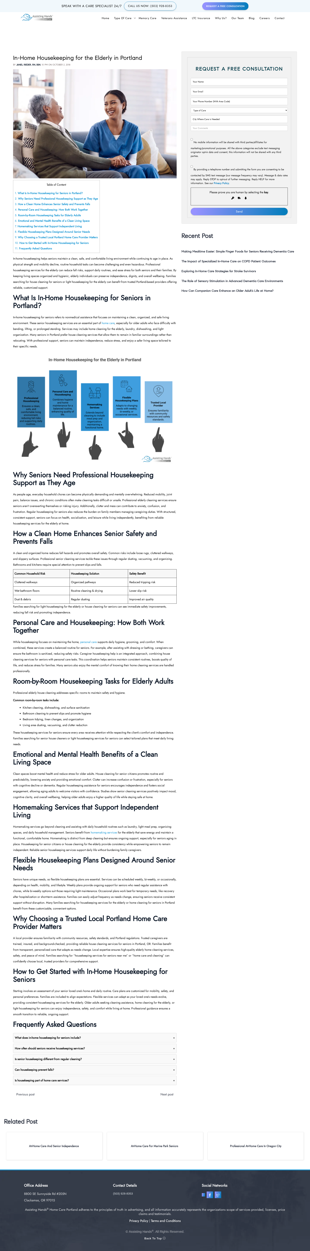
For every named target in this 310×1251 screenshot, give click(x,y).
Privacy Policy (221, 183)
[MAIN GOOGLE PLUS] (204, 1195)
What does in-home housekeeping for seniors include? (95, 1038)
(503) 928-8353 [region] (123, 1193)
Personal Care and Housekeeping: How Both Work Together (51, 210)
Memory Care (147, 18)
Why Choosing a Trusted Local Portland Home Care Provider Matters (56, 237)
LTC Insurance (201, 18)
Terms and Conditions (166, 1220)
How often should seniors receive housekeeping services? (95, 1048)
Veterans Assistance (174, 18)
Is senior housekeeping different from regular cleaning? (95, 1059)
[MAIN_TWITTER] (218, 1195)
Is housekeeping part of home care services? (95, 1080)
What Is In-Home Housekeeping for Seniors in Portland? (49, 193)
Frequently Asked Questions (33, 248)
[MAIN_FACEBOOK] (210, 1195)
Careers (264, 18)
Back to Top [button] (153, 1238)
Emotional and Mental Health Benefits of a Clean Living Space (52, 221)
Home (105, 18)
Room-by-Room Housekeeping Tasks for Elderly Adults (48, 215)
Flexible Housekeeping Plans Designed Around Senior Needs (52, 232)
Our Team (238, 18)
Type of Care (123, 18)
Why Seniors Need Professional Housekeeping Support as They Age (56, 199)
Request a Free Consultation (225, 6)
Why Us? (221, 18)
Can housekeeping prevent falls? (95, 1070)
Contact (279, 18)
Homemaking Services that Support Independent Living (48, 226)
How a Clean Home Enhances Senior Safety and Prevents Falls (52, 204)
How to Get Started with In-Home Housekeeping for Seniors (52, 243)
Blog (252, 18)
